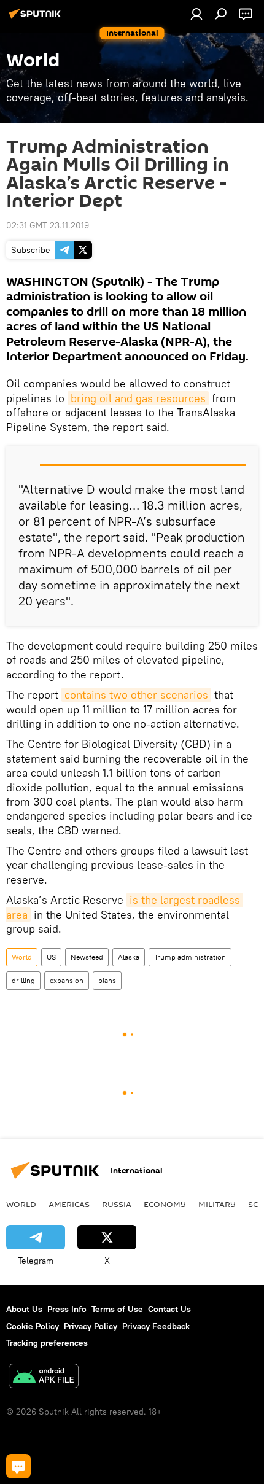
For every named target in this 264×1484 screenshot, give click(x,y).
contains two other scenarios (136, 695)
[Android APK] (43, 1377)
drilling (23, 980)
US (51, 956)
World (22, 956)
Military (217, 1204)
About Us (24, 1309)
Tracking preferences (47, 1342)
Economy (165, 1204)
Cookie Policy (32, 1326)
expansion (66, 980)
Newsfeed (87, 956)
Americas (69, 1204)
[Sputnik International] (37, 18)
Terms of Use (117, 1309)
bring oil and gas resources (138, 398)
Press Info (67, 1309)
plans (107, 980)
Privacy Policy (90, 1326)
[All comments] (18, 1466)
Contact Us (169, 1309)
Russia (116, 1204)
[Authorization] (196, 13)
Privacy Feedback (156, 1326)
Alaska (128, 956)
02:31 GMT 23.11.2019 (47, 225)
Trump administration (190, 956)
